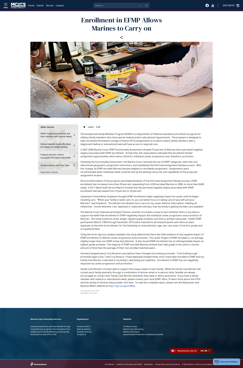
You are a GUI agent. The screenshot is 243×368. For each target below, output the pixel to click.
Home (31, 5)
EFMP (198, 279)
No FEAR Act (109, 364)
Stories (49, 5)
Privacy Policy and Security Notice (167, 364)
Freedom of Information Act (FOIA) (129, 364)
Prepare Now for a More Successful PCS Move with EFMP (55, 156)
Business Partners (84, 331)
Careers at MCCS (84, 326)
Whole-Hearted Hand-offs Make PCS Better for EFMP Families (55, 145)
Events (40, 5)
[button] (207, 5)
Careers (60, 5)
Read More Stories (49, 172)
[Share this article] (121, 37)
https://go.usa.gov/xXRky (121, 285)
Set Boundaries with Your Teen (55, 165)
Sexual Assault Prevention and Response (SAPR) (143, 334)
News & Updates (84, 329)
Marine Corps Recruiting (133, 329)
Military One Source (131, 331)
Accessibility (148, 364)
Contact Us (81, 334)
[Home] (18, 5)
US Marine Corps (130, 326)
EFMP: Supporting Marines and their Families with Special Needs (56, 135)
